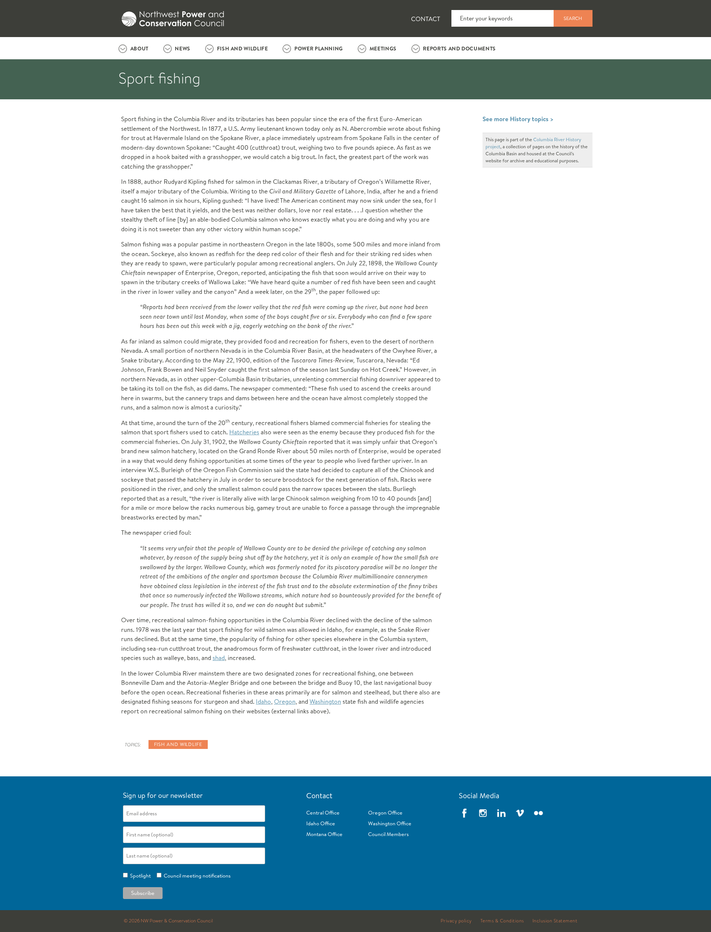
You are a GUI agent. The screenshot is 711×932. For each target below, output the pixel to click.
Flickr (538, 813)
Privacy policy (456, 921)
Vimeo (519, 813)
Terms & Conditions (502, 921)
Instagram (482, 813)
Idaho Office (320, 823)
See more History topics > (518, 119)
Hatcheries (244, 432)
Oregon (285, 701)
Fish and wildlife (178, 744)
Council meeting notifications (196, 875)
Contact (425, 18)
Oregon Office (385, 812)
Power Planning (318, 48)
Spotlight (139, 875)
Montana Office (324, 834)
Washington (325, 701)
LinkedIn (501, 813)
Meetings (383, 48)
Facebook (464, 813)
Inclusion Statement (555, 921)
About (139, 48)
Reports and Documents (459, 48)
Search (573, 18)
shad (219, 657)
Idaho (263, 701)
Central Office (323, 812)
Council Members (388, 834)
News (182, 48)
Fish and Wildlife (242, 48)
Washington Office (389, 823)
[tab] (133, 48)
